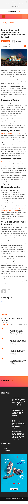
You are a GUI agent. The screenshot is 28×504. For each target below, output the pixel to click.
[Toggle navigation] (3, 16)
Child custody (13, 328)
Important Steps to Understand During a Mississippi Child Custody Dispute (19, 402)
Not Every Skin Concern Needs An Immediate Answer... (17, 351)
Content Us (7, 450)
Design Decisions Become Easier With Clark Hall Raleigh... (18, 361)
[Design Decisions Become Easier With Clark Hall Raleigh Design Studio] (6, 435)
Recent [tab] (6, 324)
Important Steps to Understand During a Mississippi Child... (16, 331)
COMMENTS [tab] (23, 324)
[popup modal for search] (24, 16)
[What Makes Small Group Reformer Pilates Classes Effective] (6, 412)
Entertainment (12, 22)
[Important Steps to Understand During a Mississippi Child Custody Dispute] (6, 401)
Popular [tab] (14, 324)
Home (4, 22)
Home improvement (14, 358)
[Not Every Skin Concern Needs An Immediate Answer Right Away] (6, 423)
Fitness (11, 338)
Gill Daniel (18, 41)
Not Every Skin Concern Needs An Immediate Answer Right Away (18, 424)
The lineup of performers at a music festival (11, 133)
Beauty (5, 314)
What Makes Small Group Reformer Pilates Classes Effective (18, 341)
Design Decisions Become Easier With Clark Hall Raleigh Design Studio (18, 435)
